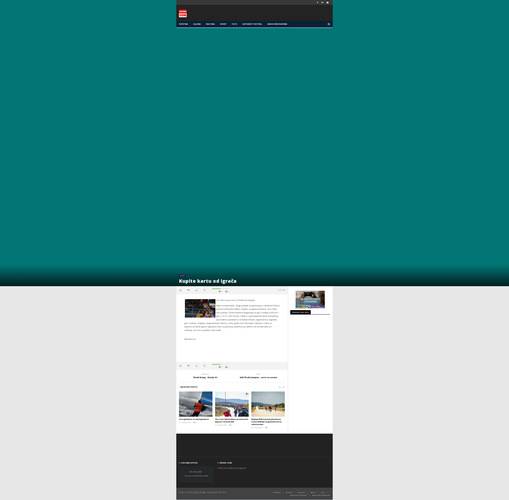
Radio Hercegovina (277, 24)
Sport (223, 24)
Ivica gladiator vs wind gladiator (194, 419)
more (280, 290)
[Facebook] (317, 2)
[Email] (327, 2)
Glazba (197, 24)
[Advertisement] (281, 13)
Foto (234, 24)
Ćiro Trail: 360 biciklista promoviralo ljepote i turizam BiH (231, 420)
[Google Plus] (322, 2)
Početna (183, 24)
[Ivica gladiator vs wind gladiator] (195, 404)
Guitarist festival (252, 24)
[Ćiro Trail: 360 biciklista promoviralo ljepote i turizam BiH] (232, 404)
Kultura (210, 24)
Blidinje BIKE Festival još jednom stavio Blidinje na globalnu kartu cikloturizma (266, 422)
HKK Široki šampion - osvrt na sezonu (258, 376)
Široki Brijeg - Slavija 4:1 (205, 376)
